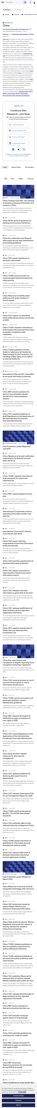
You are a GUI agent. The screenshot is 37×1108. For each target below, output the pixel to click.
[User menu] (34, 2)
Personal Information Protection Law (17, 29)
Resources (31, 179)
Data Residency (29, 167)
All (5, 179)
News (12, 179)
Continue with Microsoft (19, 130)
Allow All (18, 1105)
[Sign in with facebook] (13, 149)
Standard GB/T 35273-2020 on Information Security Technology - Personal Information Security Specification (18, 93)
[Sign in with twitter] (24, 149)
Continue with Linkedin (18, 143)
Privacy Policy (25, 156)
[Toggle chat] (24, 2)
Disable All (18, 1100)
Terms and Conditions (13, 156)
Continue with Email (18, 124)
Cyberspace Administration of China (23, 34)
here (31, 71)
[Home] (2, 2)
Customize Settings (18, 1095)
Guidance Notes (16, 167)
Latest (5, 167)
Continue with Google (18, 137)
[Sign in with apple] (18, 149)
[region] (18, 1095)
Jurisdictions (9, 23)
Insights (21, 179)
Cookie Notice (22, 1092)
